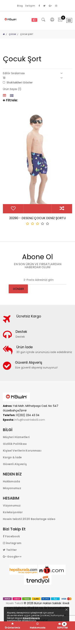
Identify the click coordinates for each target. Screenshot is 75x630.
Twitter (11, 550)
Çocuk (12, 34)
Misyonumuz (12, 488)
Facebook (12, 536)
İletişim (30, 5)
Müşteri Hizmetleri (16, 437)
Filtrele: (11, 100)
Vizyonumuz (12, 505)
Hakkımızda (11, 481)
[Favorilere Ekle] (13, 209)
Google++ (14, 557)
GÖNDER (18, 289)
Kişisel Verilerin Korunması (22, 451)
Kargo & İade (12, 457)
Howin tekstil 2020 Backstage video (29, 519)
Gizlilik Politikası (15, 444)
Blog (20, 5)
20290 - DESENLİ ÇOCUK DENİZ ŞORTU (37, 218)
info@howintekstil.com (29, 420)
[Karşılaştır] (62, 209)
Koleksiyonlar (13, 512)
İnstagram (13, 543)
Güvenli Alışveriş (15, 464)
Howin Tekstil (14, 603)
